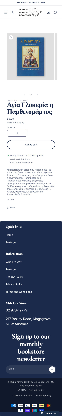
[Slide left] (24, 95)
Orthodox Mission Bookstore (33, 382)
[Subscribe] (52, 369)
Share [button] (12, 207)
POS (52, 382)
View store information (21, 162)
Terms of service (23, 395)
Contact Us (50, 413)
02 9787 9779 (16, 310)
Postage (11, 242)
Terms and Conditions (19, 291)
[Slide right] (37, 95)
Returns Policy (14, 276)
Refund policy (37, 390)
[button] (6, 12)
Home (9, 234)
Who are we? (13, 261)
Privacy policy (43, 395)
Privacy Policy (14, 284)
